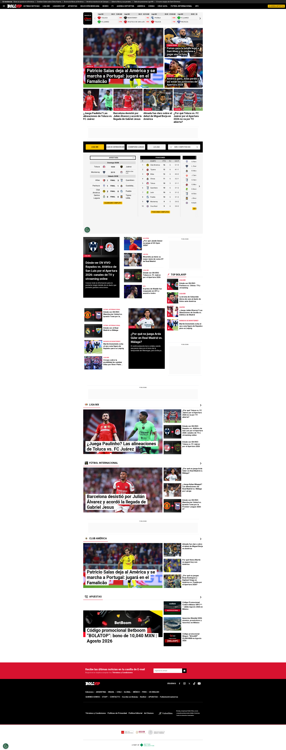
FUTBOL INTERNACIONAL (181, 6)
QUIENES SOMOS (92, 697)
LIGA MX (46, 6)
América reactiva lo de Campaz (97, 2)
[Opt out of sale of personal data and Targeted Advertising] (5, 746)
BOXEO (105, 6)
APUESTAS (72, 6)
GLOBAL (127, 692)
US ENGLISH (154, 692)
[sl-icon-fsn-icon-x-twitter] (189, 683)
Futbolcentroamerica (169, 697)
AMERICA (141, 6)
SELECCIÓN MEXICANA (89, 6)
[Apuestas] (201, 597)
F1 (113, 6)
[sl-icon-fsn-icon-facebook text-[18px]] (179, 683)
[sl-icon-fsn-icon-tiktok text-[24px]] (194, 683)
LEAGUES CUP (59, 6)
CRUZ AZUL (163, 6)
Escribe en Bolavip (130, 697)
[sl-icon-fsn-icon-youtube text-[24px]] (199, 683)
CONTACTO (115, 697)
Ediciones (89, 692)
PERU (144, 692)
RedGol (143, 697)
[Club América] (201, 539)
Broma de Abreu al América (74, 2)
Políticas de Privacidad (117, 713)
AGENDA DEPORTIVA (125, 6)
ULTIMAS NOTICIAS (31, 6)
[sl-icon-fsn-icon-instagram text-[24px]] (184, 683)
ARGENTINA (101, 692)
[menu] (4, 6)
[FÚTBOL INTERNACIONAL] (201, 463)
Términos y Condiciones (122, 672)
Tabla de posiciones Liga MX (144, 2)
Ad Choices (149, 713)
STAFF (105, 697)
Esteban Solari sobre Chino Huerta (49, 2)
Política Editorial (135, 713)
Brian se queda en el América (24, 2)
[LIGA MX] (201, 405)
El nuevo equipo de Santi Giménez (168, 2)
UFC (197, 6)
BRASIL (111, 692)
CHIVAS (151, 6)
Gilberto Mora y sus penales (121, 2)
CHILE (119, 692)
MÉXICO (136, 692)
